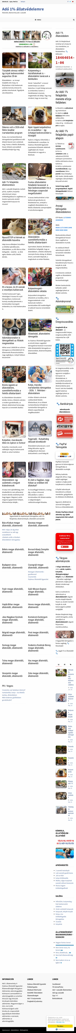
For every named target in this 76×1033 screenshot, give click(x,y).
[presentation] (59, 664)
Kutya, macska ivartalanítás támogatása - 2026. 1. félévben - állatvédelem (39, 389)
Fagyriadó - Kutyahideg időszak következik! (38, 440)
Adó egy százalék (58, 993)
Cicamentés (32, 577)
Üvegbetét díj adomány (34, 1001)
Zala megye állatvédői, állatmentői (38, 674)
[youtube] (73, 1)
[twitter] (70, 1)
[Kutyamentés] (61, 770)
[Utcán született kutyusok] (61, 695)
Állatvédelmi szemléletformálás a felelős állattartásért (37, 240)
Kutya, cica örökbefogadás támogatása (71, 731)
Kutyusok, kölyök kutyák (70, 713)
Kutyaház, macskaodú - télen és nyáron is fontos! (13, 441)
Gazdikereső (56, 984)
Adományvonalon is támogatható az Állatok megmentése (12, 340)
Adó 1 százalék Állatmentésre (62, 990)
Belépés (23, 1)
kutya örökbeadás (62, 878)
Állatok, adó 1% (70, 782)
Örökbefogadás (32, 987)
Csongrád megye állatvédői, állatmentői (38, 566)
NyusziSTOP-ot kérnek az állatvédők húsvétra (13, 239)
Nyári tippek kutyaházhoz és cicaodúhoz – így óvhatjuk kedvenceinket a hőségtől (39, 131)
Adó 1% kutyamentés (34, 998)
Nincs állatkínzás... (62, 952)
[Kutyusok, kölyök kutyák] (61, 710)
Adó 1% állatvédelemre (23, 9)
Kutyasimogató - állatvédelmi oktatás (37, 290)
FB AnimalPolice (57, 987)
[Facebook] (68, 1)
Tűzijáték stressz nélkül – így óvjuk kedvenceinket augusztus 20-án (13, 73)
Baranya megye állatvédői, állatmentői (38, 524)
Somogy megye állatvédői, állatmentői (12, 646)
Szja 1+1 (55, 996)
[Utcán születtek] (61, 793)
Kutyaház (59, 924)
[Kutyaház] (61, 758)
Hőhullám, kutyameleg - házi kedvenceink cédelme (64, 904)
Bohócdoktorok (57, 998)
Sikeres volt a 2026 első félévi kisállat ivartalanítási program (13, 130)
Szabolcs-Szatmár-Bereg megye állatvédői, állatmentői (39, 648)
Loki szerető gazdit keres (64, 873)
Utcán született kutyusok (71, 697)
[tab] (59, 664)
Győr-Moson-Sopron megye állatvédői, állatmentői (37, 592)
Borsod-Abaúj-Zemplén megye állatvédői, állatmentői (38, 552)
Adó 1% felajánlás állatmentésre (10, 183)
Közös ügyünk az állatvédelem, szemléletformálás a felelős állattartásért (11, 389)
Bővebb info (60, 1022)
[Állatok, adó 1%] (61, 782)
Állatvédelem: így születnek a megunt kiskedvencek (11, 483)
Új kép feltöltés (66, 843)
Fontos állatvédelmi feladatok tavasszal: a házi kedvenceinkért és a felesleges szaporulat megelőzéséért (39, 188)
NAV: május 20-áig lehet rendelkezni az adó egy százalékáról (10, 532)
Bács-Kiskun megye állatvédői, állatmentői (12, 524)
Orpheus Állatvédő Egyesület (38, 579)
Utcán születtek (70, 795)
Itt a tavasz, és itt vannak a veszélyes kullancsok (13, 288)
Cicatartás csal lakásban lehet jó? (13, 690)
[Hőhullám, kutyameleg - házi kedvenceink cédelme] (61, 670)
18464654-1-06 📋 (27, 44)
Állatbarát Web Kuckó (34, 990)
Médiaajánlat (24, 1030)
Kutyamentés (70, 771)
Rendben (60, 1026)
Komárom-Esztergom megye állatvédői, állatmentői (37, 620)
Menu (39, 20)
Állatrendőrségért (32, 996)
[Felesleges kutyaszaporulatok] (61, 807)
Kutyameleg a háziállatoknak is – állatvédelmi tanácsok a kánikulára (39, 74)
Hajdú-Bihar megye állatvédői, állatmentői (12, 606)
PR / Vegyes (7, 686)
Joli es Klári (60, 875)
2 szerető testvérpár (63, 870)
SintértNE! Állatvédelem (34, 993)
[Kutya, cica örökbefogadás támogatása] (61, 726)
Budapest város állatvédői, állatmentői (12, 566)
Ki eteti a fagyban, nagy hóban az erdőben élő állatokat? (38, 483)
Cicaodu (70, 746)
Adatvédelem (15, 1030)
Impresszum (6, 1030)
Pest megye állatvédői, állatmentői (38, 634)
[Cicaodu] (61, 747)
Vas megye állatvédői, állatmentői (38, 662)
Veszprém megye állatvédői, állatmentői (12, 674)
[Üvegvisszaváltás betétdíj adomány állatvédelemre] (65, 354)
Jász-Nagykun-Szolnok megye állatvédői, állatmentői (12, 620)
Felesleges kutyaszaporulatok (71, 811)
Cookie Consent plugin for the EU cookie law (60, 1029)
